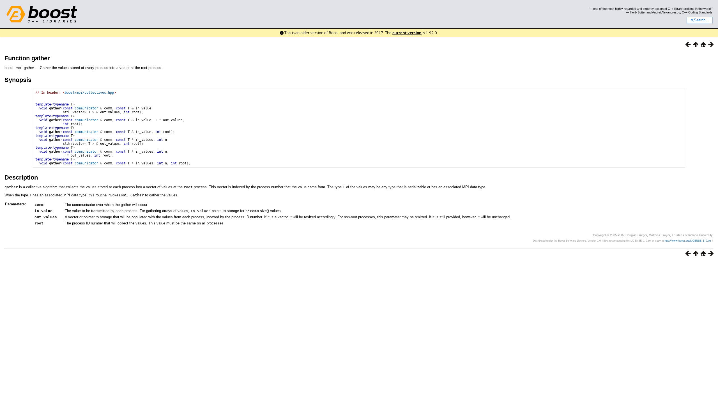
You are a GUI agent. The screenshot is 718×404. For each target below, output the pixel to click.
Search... (701, 20)
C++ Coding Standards (697, 12)
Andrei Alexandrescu (666, 12)
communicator (86, 108)
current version (407, 32)
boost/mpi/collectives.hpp (89, 93)
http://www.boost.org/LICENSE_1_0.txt (688, 240)
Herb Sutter (638, 12)
